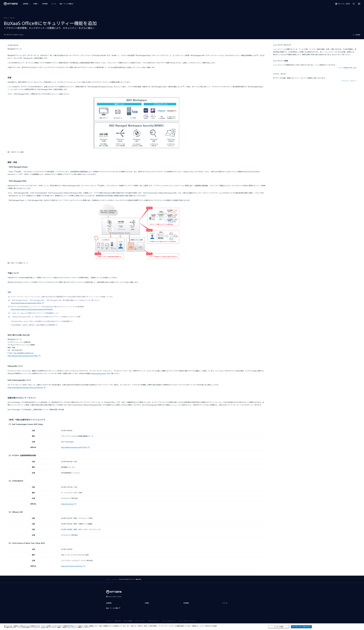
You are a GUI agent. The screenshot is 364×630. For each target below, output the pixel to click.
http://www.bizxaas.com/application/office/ (26, 303)
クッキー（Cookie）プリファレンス (186, 621)
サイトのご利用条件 (128, 621)
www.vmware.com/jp (98, 373)
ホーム (5, 18)
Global (115, 596)
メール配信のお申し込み (348, 68)
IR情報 (35, 4)
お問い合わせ (118, 621)
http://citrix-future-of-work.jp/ (72, 566)
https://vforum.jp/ (67, 504)
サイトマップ (109, 621)
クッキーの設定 (278, 626)
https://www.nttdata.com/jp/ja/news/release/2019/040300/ (32, 309)
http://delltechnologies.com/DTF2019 (74, 447)
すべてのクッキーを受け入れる (301, 626)
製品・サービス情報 (66, 4)
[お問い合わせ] (359, 4)
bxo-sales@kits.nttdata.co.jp (23, 353)
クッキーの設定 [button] (40, 627)
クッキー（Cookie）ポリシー (169, 621)
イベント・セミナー (349, 81)
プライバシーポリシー (140, 621)
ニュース (53, 4)
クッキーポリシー (71, 627)
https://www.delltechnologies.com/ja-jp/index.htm (25, 387)
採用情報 (45, 4)
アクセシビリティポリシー (154, 621)
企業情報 (25, 4)
